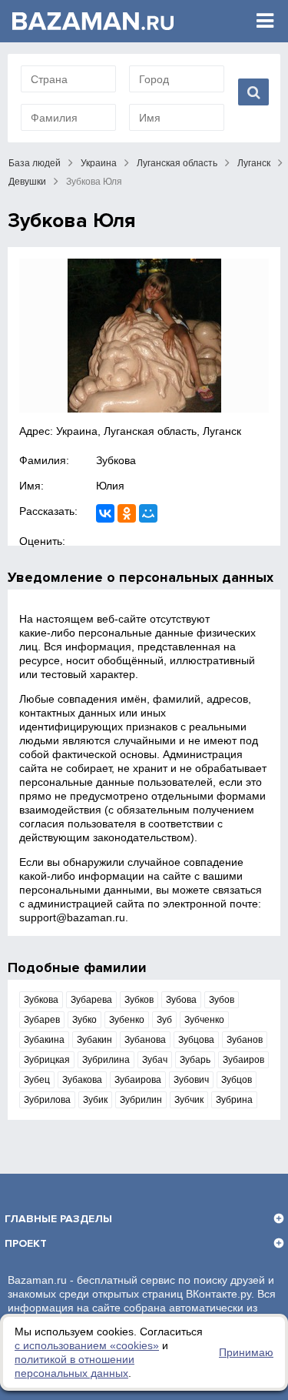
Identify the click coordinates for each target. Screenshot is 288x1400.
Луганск (253, 163)
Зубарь (195, 1059)
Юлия (110, 485)
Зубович (191, 1079)
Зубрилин (141, 1099)
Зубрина (234, 1099)
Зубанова (145, 1039)
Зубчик (189, 1099)
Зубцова (196, 1039)
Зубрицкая (47, 1059)
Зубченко (204, 1019)
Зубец (37, 1079)
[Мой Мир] (148, 513)
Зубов (221, 999)
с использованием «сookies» (87, 1345)
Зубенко (126, 1019)
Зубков (139, 999)
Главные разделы (58, 1218)
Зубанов (245, 1039)
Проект (26, 1243)
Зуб (164, 1019)
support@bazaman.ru (72, 917)
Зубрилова (47, 1099)
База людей (34, 163)
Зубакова (82, 1079)
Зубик (95, 1099)
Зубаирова (137, 1079)
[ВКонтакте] (105, 513)
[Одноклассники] (127, 513)
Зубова (181, 999)
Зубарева (91, 999)
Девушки (27, 181)
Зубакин (94, 1039)
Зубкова (116, 460)
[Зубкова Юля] (144, 336)
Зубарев (42, 1019)
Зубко (84, 1019)
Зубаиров (243, 1059)
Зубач (154, 1059)
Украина (99, 163)
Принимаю (246, 1352)
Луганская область (177, 163)
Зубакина (44, 1039)
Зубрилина (106, 1059)
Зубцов (236, 1079)
